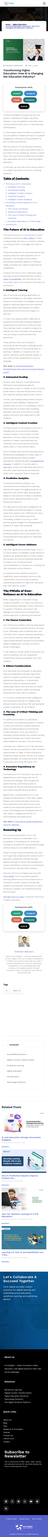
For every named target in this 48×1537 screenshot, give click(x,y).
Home (8, 25)
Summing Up (11, 224)
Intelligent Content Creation (20, 193)
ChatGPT (17, 93)
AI (6, 991)
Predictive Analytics (16, 196)
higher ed (16, 991)
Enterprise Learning (15, 1065)
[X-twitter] (12, 1501)
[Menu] (44, 3)
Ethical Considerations (17, 212)
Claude (17, 100)
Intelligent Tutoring (16, 187)
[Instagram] (24, 1501)
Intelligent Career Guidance (20, 199)
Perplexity (30, 100)
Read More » (6, 1147)
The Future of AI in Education (18, 184)
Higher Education (20, 25)
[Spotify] (37, 1501)
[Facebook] (18, 1501)
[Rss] (6, 1508)
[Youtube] (31, 1501)
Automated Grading (16, 190)
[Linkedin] (6, 1501)
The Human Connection (18, 209)
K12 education (13, 1077)
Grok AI (24, 106)
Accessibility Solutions (16, 1054)
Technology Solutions (16, 1082)
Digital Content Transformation (20, 1060)
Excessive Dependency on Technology (24, 221)
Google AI (31, 93)
